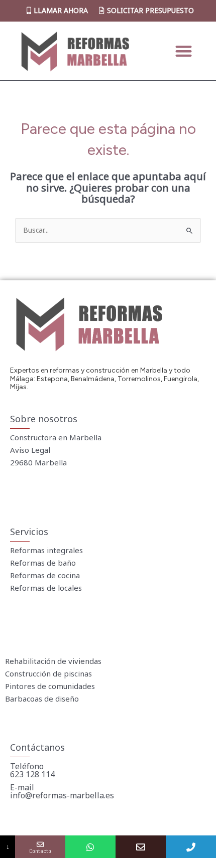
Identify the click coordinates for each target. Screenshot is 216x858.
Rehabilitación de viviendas (53, 661)
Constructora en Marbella (55, 437)
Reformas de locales (46, 588)
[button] (183, 51)
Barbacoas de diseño (42, 699)
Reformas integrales (46, 550)
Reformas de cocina (45, 575)
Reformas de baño (43, 563)
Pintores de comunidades (50, 686)
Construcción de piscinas (48, 673)
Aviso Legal (30, 450)
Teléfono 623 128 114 (32, 770)
